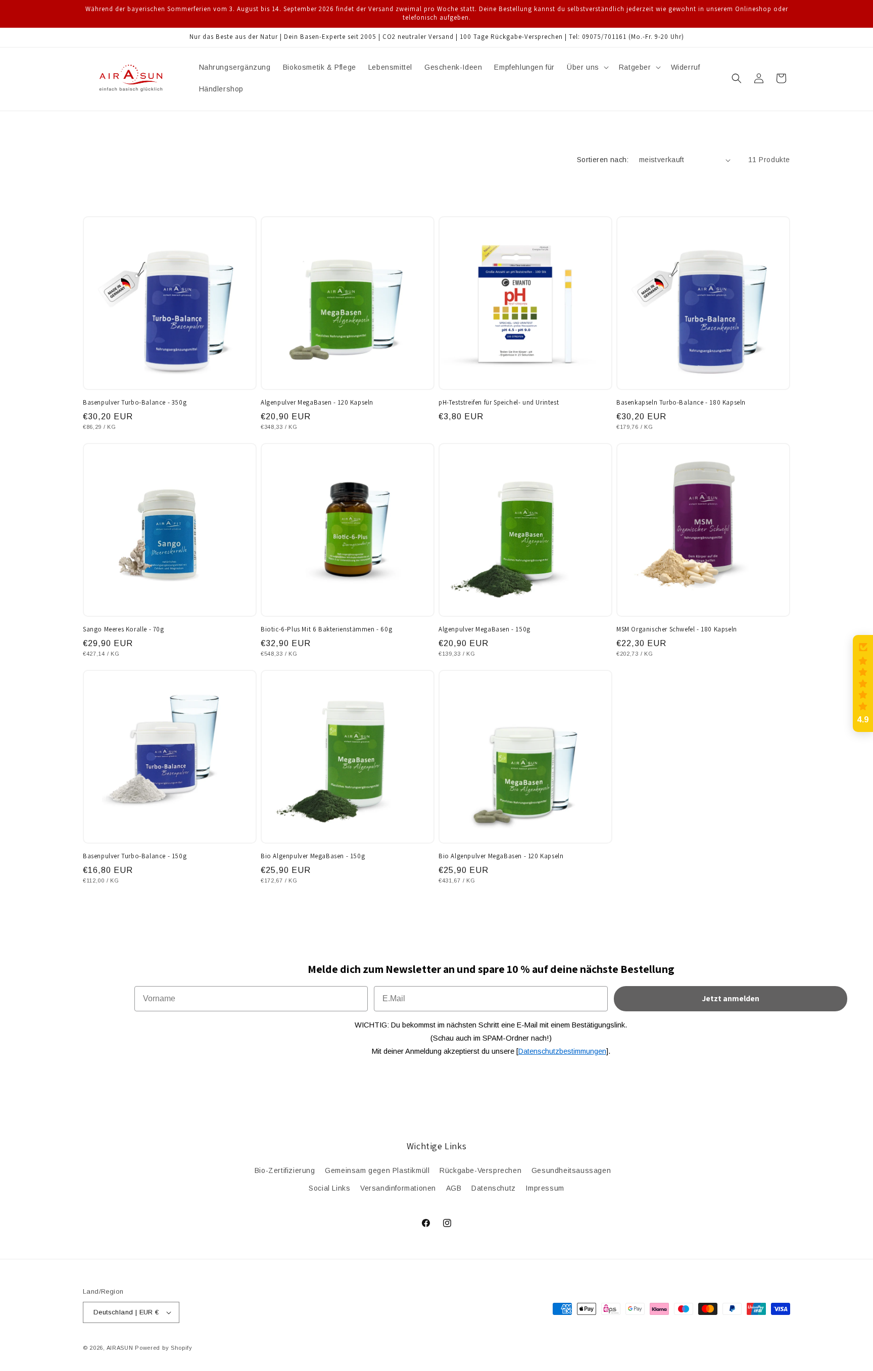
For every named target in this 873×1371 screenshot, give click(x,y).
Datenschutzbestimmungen (562, 1051)
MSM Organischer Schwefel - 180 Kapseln (676, 629)
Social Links (329, 1188)
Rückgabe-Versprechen (480, 1170)
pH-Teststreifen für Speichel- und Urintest (499, 403)
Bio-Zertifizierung (285, 1170)
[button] (587, 67)
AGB (454, 1188)
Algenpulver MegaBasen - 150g (484, 629)
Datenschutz (493, 1188)
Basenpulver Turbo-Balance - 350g (134, 403)
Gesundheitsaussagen (571, 1170)
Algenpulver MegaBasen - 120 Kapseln (317, 403)
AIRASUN (120, 1348)
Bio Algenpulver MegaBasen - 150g (313, 856)
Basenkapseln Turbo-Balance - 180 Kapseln (681, 403)
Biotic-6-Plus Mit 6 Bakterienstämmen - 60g (326, 629)
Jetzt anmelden (730, 998)
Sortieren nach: (603, 160)
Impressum (544, 1188)
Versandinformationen (398, 1188)
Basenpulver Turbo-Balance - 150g (134, 856)
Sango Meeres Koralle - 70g (123, 629)
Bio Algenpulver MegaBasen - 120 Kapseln (501, 856)
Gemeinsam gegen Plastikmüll (377, 1170)
